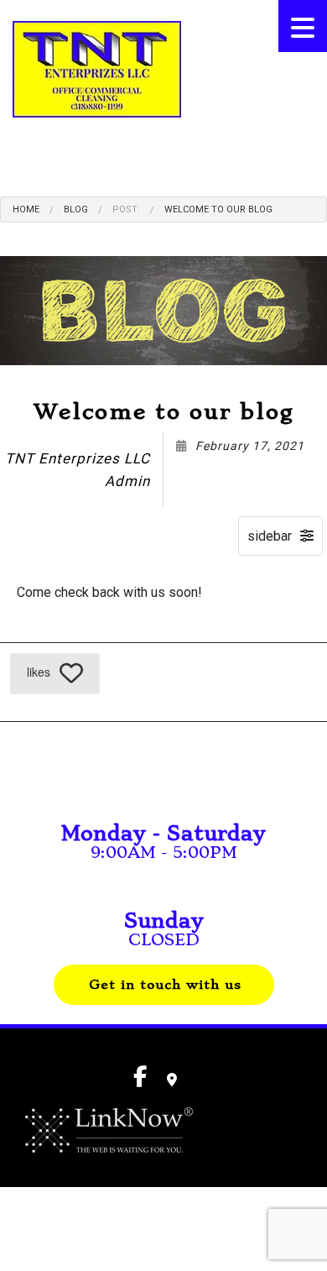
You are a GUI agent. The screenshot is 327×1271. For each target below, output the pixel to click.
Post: (126, 209)
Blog (76, 209)
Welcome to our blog (218, 209)
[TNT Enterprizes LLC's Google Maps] (172, 1080)
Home (26, 209)
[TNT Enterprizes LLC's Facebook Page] (19, 161)
